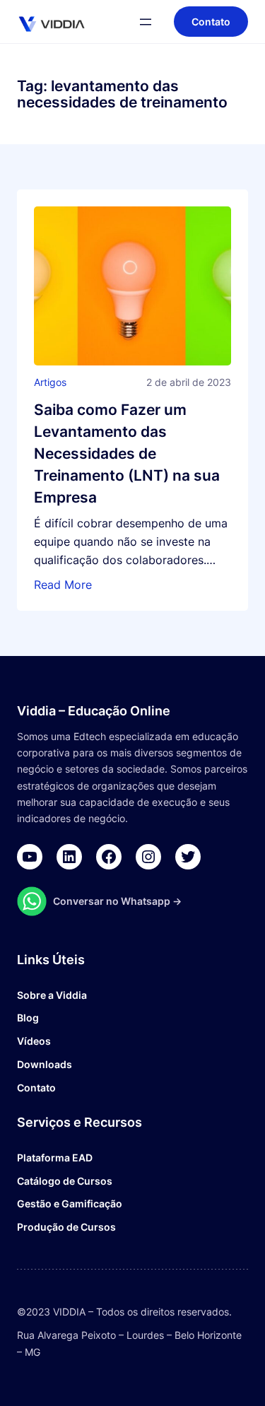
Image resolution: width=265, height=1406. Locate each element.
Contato (36, 1088)
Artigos (50, 382)
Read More (63, 585)
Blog (28, 1018)
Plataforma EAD (55, 1158)
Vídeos (34, 1041)
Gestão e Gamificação (69, 1203)
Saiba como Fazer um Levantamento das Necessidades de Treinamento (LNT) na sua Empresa (127, 453)
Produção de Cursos (66, 1227)
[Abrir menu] (145, 22)
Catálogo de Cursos (64, 1181)
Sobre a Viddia (52, 995)
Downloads (44, 1064)
